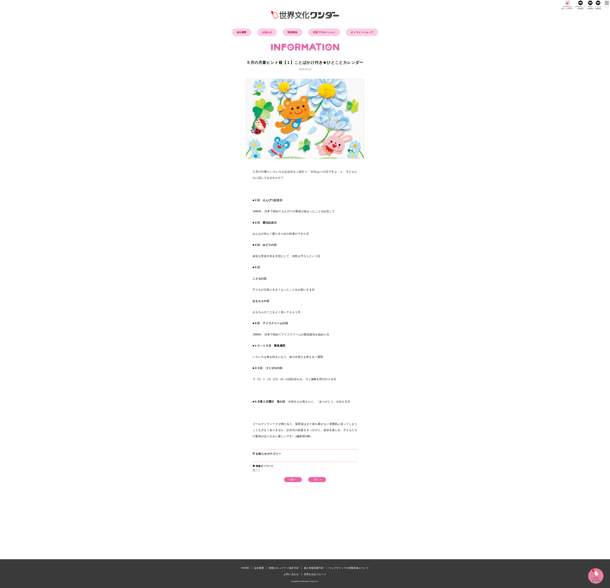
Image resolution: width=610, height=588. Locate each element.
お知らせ (267, 32)
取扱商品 (293, 32)
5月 (258, 470)
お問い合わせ (291, 574)
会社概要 (242, 32)
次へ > (318, 479)
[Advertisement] (278, 530)
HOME (245, 568)
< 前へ (292, 479)
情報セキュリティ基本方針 (284, 568)
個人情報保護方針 (314, 568)
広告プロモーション (324, 32)
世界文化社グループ (315, 574)
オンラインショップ (362, 32)
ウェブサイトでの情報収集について (349, 568)
